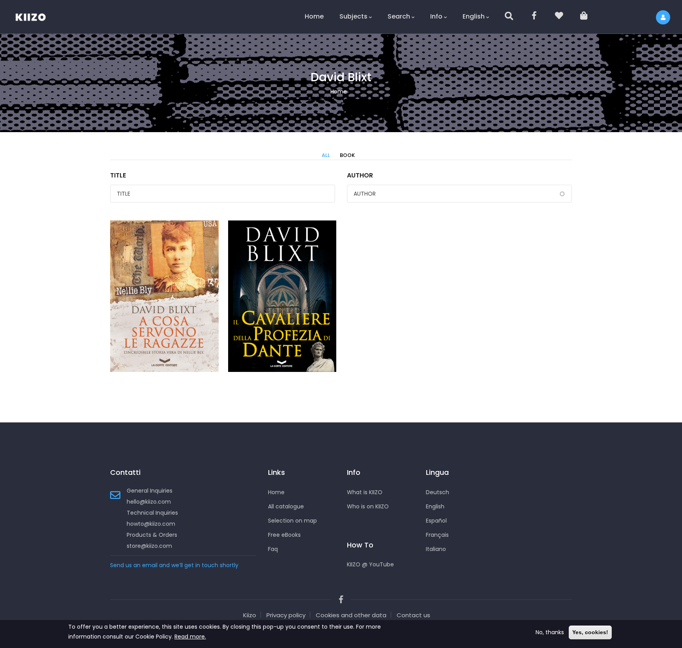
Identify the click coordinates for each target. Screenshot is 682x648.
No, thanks (550, 632)
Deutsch (437, 492)
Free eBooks (284, 535)
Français (437, 535)
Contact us (413, 615)
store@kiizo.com (149, 546)
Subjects (353, 16)
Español (436, 521)
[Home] (35, 16)
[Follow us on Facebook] (534, 17)
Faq (273, 549)
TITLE (118, 175)
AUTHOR (360, 175)
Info (436, 16)
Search (399, 16)
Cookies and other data (351, 615)
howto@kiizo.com (151, 524)
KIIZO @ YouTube (370, 564)
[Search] (509, 17)
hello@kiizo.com (149, 502)
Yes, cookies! (590, 632)
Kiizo (249, 615)
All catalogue (286, 506)
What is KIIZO (364, 492)
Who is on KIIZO (368, 506)
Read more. (190, 637)
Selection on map (292, 521)
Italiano (436, 549)
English (474, 16)
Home (314, 16)
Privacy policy (285, 615)
